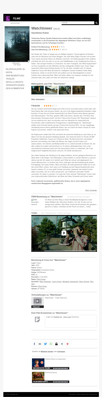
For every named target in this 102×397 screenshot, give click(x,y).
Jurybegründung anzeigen (78, 197)
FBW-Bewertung (15, 75)
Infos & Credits (14, 82)
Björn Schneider (91, 190)
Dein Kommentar (15, 88)
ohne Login (67, 317)
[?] (49, 50)
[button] (34, 344)
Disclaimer (72, 394)
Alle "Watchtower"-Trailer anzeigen (56, 213)
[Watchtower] (64, 254)
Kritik (9, 72)
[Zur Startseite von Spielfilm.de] (7, 20)
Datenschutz (84, 394)
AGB (78, 394)
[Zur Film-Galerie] (38, 94)
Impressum (93, 394)
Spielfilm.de (57, 317)
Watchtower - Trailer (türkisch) (56, 298)
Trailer (10, 79)
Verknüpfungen (15, 85)
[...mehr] (87, 207)
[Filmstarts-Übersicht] (26, 18)
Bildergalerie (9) (15, 69)
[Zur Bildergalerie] (28, 61)
